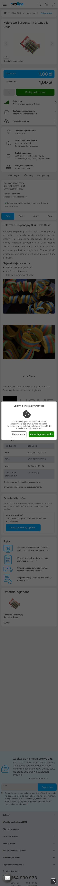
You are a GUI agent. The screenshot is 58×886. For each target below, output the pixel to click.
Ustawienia (18, 434)
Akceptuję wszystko (41, 434)
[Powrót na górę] (53, 881)
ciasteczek (35, 421)
